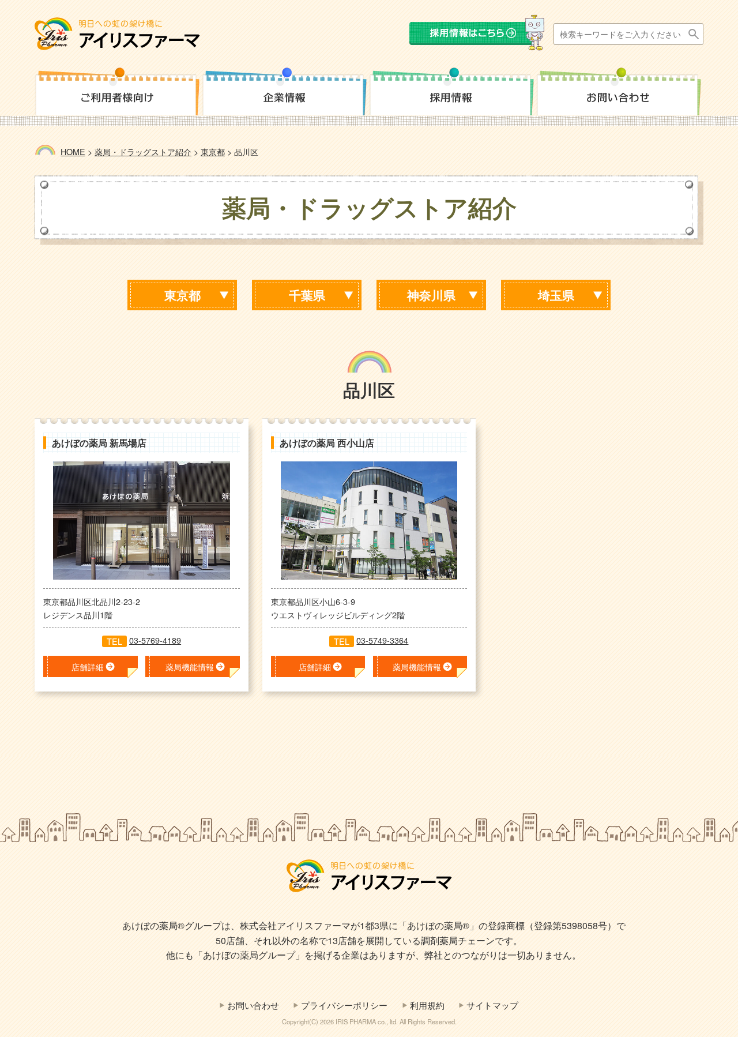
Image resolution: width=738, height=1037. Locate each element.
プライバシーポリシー (344, 1005)
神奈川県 (431, 295)
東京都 (182, 295)
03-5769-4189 (155, 640)
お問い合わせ (253, 1005)
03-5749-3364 (382, 640)
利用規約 (427, 1005)
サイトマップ (492, 1005)
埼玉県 (556, 295)
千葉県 (307, 295)
